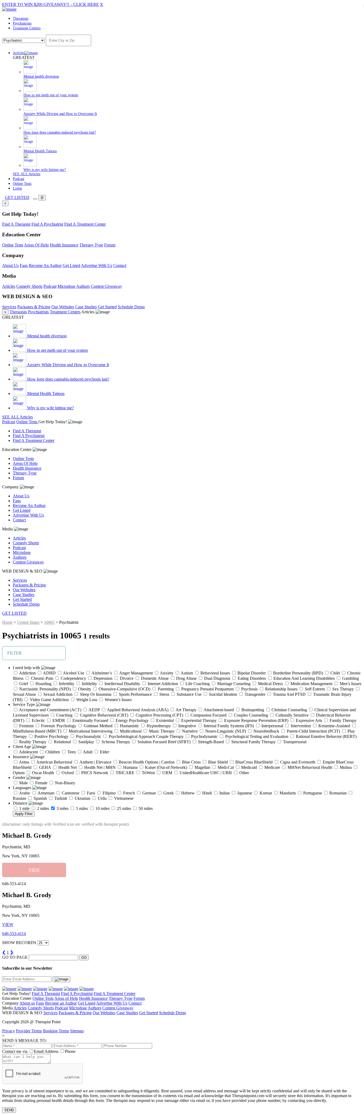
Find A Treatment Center (85, 224)
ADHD (49, 673)
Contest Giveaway (106, 286)
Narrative (189, 731)
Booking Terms (56, 1031)
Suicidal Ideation (222, 694)
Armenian (45, 793)
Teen (71, 752)
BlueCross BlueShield (253, 762)
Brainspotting (252, 710)
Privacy (8, 1031)
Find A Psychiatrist (47, 224)
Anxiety (166, 673)
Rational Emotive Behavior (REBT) (326, 736)
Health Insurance (64, 245)
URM (166, 772)
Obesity (84, 689)
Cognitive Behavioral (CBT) (103, 715)
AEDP (94, 710)
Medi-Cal (225, 767)
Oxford (67, 772)
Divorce (126, 678)
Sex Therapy (342, 689)
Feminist (26, 726)
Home (7, 622)
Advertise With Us (96, 265)
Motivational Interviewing (90, 731)
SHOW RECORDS (19, 942)
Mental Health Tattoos (45, 393)
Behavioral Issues (214, 673)
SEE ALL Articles (26, 174)
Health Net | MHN (99, 767)
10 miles (102, 808)
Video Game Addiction (49, 699)
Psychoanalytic (88, 736)
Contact (119, 265)
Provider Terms (29, 1031)
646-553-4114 (14, 933)
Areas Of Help (36, 245)
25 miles (123, 808)
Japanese (244, 793)
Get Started (107, 307)
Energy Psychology (132, 720)
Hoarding (42, 683)
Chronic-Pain (41, 678)
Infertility (66, 683)
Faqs (24, 265)
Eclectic (38, 720)
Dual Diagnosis (216, 678)
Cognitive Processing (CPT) (159, 715)
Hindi (206, 793)
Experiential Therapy (198, 720)
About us (27, 1003)
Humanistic (129, 726)
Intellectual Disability (121, 683)
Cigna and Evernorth (297, 762)
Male (23, 783)
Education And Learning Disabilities (303, 678)
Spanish (40, 798)
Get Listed (71, 265)
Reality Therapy (32, 742)
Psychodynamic (204, 736)
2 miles (42, 808)
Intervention (300, 726)
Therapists (20, 19)
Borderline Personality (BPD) (297, 673)
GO (84, 958)
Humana (129, 767)
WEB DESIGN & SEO (22, 571)
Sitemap (77, 1031)
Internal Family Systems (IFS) (228, 726)
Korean (265, 793)
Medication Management (310, 683)
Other (243, 772)
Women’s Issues (118, 699)
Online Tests (22, 184)
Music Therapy (161, 731)
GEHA (44, 767)
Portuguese (312, 793)
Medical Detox (270, 683)
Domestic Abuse (154, 678)
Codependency (73, 678)
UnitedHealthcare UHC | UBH (205, 772)
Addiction (27, 673)
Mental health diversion (46, 336)
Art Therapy (185, 710)
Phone (70, 1051)
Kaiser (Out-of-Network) (165, 767)
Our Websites (62, 307)
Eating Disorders (251, 678)
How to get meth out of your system (57, 350)
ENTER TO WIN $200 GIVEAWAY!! (50, 4)
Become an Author (61, 1003)
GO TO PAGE (15, 957)
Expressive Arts (308, 720)
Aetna (23, 762)
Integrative (186, 726)
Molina (345, 767)
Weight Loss (86, 699)
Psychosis (249, 689)
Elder (104, 752)
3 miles (61, 808)
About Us (10, 265)
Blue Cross (191, 762)
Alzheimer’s (101, 673)
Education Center (17, 449)
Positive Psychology (50, 736)
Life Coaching (197, 683)
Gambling (350, 678)
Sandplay (85, 742)
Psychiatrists (22, 23)
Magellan (201, 767)
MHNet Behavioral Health (309, 767)
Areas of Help (66, 998)
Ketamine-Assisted (333, 726)
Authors (83, 286)
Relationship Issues (280, 689)
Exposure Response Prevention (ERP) (255, 720)
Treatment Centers (27, 28)
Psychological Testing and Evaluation (256, 736)
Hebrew (187, 793)
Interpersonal (271, 726)
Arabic (24, 793)
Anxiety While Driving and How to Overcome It (67, 364)
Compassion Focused (208, 715)
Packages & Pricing (33, 307)
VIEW (34, 870)
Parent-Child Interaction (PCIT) (313, 731)
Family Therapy (343, 720)
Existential (164, 720)
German (148, 793)
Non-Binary (64, 783)
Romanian (337, 793)
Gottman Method (97, 726)
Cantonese (70, 793)
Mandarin (287, 793)
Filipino (109, 793)
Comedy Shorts (29, 286)
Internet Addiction (162, 683)
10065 (49, 622)
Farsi (90, 793)
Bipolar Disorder (251, 673)
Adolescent (28, 752)
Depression (102, 678)
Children (52, 752)
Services (9, 307)
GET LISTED (17, 197)
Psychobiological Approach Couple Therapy (146, 736)
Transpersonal (294, 742)
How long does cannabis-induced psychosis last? (67, 379)
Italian (224, 793)
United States (28, 622)
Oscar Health (42, 772)
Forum (109, 245)
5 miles (81, 808)
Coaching (63, 715)
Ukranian (82, 798)
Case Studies (86, 307)
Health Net (67, 767)
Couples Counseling (250, 715)
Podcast (18, 179)
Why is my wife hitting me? (50, 408)
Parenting (165, 689)
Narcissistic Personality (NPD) (44, 689)
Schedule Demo (131, 307)
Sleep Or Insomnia (95, 694)
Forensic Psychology (58, 726)
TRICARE (124, 772)
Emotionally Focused (89, 720)
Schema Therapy (115, 742)
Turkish (60, 798)
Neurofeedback (265, 731)
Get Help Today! (53, 421)
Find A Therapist (16, 224)
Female (40, 783)
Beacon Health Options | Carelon (146, 762)
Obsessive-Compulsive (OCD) (124, 689)
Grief (23, 683)
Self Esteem (314, 689)
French (128, 793)
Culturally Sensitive (291, 715)
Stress (163, 694)
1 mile (24, 808)
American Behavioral (53, 762)
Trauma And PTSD (289, 694)
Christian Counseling (288, 710)
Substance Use (188, 694)
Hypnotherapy (158, 726)
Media (8, 529)
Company (11, 487)
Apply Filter (24, 814)
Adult (87, 752)
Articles (19, 53)
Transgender (254, 694)
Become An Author (45, 265)
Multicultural (130, 731)
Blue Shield (217, 762)
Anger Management (135, 673)
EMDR (58, 720)
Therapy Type (91, 245)
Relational (62, 742)
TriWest (148, 772)
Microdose (66, 286)
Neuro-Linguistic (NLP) (225, 731)
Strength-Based (210, 742)
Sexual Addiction (57, 694)
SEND (9, 1110)
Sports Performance (135, 694)
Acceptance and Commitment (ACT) (49, 710)
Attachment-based (218, 710)
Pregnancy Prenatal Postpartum (207, 689)
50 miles (145, 808)
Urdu (102, 798)
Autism (186, 673)
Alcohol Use (73, 673)
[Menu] (35, 199)
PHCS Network (94, 772)
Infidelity (89, 683)
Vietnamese (123, 798)
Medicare (271, 767)
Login (17, 188)
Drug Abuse (186, 678)
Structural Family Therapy (253, 742)
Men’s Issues (350, 683)
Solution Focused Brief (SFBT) (163, 742)
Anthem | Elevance (95, 762)
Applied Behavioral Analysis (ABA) (137, 710)
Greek (168, 793)
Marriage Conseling (233, 683)
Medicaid (248, 767)
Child (334, 673)
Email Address (46, 1051)
